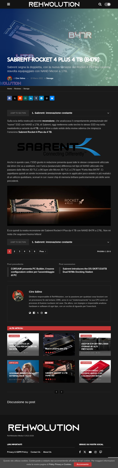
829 (99, 379)
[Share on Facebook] (9, 98)
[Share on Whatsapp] (25, 98)
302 (98, 353)
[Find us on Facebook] (80, 452)
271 (26, 353)
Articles (13, 363)
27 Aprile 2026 (16, 353)
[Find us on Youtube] (90, 452)
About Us (47, 452)
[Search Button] (100, 4)
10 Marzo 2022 (37, 78)
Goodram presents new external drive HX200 (21, 374)
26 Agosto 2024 (89, 379)
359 (30, 379)
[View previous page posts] (56, 392)
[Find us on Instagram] (95, 452)
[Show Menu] (8, 4)
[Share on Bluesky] (52, 98)
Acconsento (83, 464)
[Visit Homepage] (54, 4)
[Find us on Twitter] (84, 452)
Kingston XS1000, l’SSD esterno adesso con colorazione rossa (92, 373)
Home (9, 89)
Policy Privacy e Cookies (60, 464)
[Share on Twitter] (15, 98)
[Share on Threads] (46, 98)
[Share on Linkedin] (30, 98)
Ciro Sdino (20, 78)
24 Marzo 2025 (88, 353)
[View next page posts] (61, 392)
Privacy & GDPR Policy (17, 452)
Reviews (17, 89)
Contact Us (35, 452)
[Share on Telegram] (41, 98)
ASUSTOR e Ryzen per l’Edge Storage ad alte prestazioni (94, 346)
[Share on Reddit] (20, 98)
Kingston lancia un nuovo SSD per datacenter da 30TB (23, 346)
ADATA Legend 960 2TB (56, 349)
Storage (49, 78)
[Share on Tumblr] (36, 98)
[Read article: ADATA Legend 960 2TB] (59, 344)
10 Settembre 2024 (18, 379)
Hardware (14, 336)
